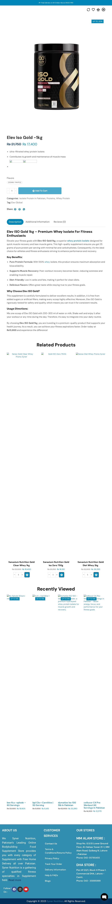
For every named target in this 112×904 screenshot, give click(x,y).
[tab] (15, 222)
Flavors (10, 178)
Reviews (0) (60, 221)
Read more (14, 880)
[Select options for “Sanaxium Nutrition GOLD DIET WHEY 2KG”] (96, 574)
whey (47, 261)
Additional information (38, 221)
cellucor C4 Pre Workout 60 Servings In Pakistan (94, 805)
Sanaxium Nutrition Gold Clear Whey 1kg (21, 564)
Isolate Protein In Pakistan (32, 198)
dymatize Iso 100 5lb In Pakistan (67, 804)
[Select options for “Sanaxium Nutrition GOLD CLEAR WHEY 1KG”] (27, 574)
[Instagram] (20, 889)
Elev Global (17, 202)
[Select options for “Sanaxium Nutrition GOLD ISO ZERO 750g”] (61, 574)
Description (15, 221)
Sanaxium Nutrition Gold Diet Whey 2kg (91, 564)
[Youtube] (26, 889)
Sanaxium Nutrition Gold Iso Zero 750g (56, 564)
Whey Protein (63, 198)
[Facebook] (14, 889)
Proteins (51, 198)
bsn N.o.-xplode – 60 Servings (16, 804)
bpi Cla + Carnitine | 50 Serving (43, 804)
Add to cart (41, 190)
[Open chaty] (104, 897)
